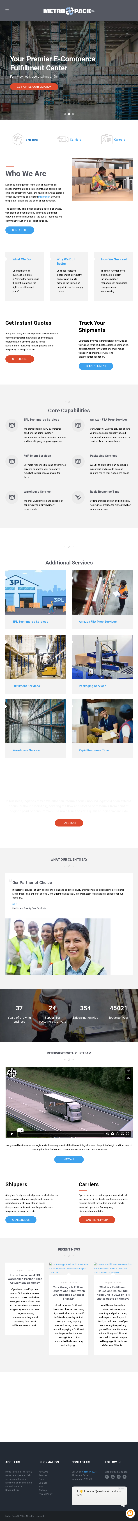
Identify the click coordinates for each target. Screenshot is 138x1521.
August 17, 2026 (113, 1282)
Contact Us (19, 230)
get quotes (19, 359)
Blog (41, 1486)
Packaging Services (103, 456)
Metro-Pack (11, 1516)
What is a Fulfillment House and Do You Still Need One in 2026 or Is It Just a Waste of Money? (113, 1293)
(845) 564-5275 (89, 1471)
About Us (43, 1471)
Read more (25, 1332)
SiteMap (43, 1490)
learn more (69, 823)
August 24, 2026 (69, 1282)
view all (69, 1159)
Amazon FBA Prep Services (109, 420)
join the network (97, 1220)
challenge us (21, 1220)
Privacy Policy (45, 1494)
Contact (43, 1483)
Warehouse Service (37, 492)
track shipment (96, 366)
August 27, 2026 (25, 1270)
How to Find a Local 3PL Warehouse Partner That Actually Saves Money (25, 1279)
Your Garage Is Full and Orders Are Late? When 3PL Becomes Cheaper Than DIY (69, 1293)
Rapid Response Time (104, 492)
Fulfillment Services (37, 456)
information (44, 196)
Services (43, 1475)
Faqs (41, 1479)
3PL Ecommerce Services (41, 420)
